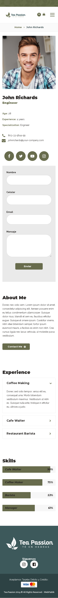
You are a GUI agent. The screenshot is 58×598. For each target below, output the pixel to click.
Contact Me (15, 346)
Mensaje (11, 231)
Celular (10, 192)
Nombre (11, 172)
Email (9, 212)
